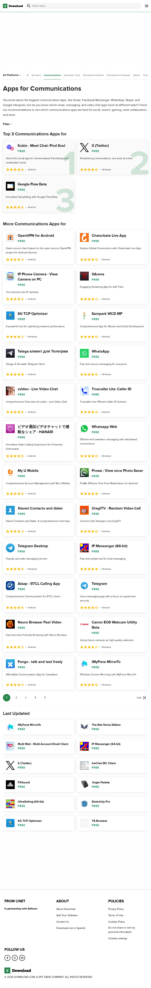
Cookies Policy (116, 921)
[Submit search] (29, 6)
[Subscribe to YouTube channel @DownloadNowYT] (22, 958)
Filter (6, 124)
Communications (52, 75)
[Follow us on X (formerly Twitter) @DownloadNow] (15, 958)
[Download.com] (13, 6)
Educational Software (93, 75)
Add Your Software (67, 915)
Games (136, 75)
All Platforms (11, 75)
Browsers (36, 75)
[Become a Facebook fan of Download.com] (7, 958)
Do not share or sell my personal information (121, 930)
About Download (65, 909)
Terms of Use (115, 915)
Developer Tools (72, 75)
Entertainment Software (118, 75)
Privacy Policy (116, 909)
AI (28, 75)
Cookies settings (117, 938)
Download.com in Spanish (71, 928)
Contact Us (62, 921)
